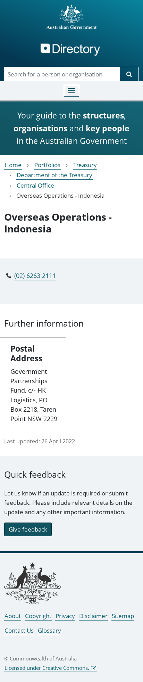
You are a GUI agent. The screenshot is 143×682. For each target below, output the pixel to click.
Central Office (35, 185)
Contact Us (19, 630)
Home (13, 165)
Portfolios (47, 165)
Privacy (65, 616)
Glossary (49, 630)
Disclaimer (93, 616)
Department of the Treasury (54, 175)
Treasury (85, 165)
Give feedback (28, 529)
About (13, 616)
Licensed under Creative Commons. (47, 667)
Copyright (38, 616)
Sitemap (123, 616)
